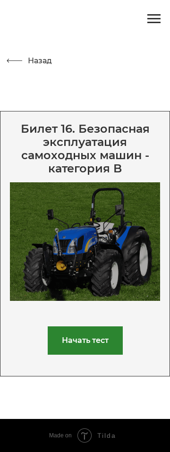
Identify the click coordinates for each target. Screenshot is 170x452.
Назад (40, 60)
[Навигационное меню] (154, 19)
